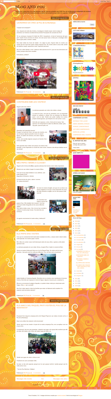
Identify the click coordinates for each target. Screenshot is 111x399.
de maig (78, 249)
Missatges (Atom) (46, 384)
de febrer (79, 273)
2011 (76, 281)
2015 (76, 228)
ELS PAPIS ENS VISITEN (28, 234)
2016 (76, 226)
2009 (76, 285)
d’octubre (79, 239)
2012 (76, 278)
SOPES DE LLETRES (79, 132)
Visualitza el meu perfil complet (76, 211)
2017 (76, 223)
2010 (76, 283)
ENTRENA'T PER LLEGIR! (80, 121)
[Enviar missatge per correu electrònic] (43, 92)
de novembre (80, 237)
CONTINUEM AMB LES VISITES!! (31, 102)
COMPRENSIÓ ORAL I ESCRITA (82, 134)
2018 (76, 221)
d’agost (78, 244)
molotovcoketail (61, 395)
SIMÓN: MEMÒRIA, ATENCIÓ (81, 124)
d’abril (78, 271)
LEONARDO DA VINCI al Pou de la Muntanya (36, 23)
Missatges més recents (24, 379)
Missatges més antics (60, 379)
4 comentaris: (37, 223)
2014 (76, 230)
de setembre (80, 242)
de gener (79, 275)
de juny (78, 247)
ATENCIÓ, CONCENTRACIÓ (81, 126)
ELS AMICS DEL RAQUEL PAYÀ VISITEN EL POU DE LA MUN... (83, 266)
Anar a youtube (21, 58)
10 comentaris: (37, 92)
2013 (76, 233)
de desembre (80, 235)
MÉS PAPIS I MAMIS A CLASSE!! (31, 163)
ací (25, 285)
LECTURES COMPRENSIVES (81, 129)
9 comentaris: (37, 152)
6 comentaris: (37, 295)
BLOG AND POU (30, 7)
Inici (42, 379)
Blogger (80, 395)
